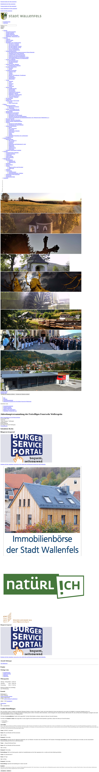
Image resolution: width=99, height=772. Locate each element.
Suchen (2, 25)
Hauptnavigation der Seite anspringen (8, 1)
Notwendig (4, 720)
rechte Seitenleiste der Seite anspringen (9, 8)
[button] (5, 30)
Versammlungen (4, 426)
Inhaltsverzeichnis (7, 673)
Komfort (4, 722)
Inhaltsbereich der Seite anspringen (8, 4)
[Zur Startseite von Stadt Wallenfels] (21, 19)
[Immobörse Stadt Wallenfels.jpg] (42, 555)
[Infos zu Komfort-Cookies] (6, 722)
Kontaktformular (6, 672)
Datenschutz (5, 676)
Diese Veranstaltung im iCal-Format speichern (10, 417)
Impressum (5, 675)
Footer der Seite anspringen (6, 10)
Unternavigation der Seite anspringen (8, 6)
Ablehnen (9, 770)
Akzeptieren (3, 770)
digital (9, 701)
